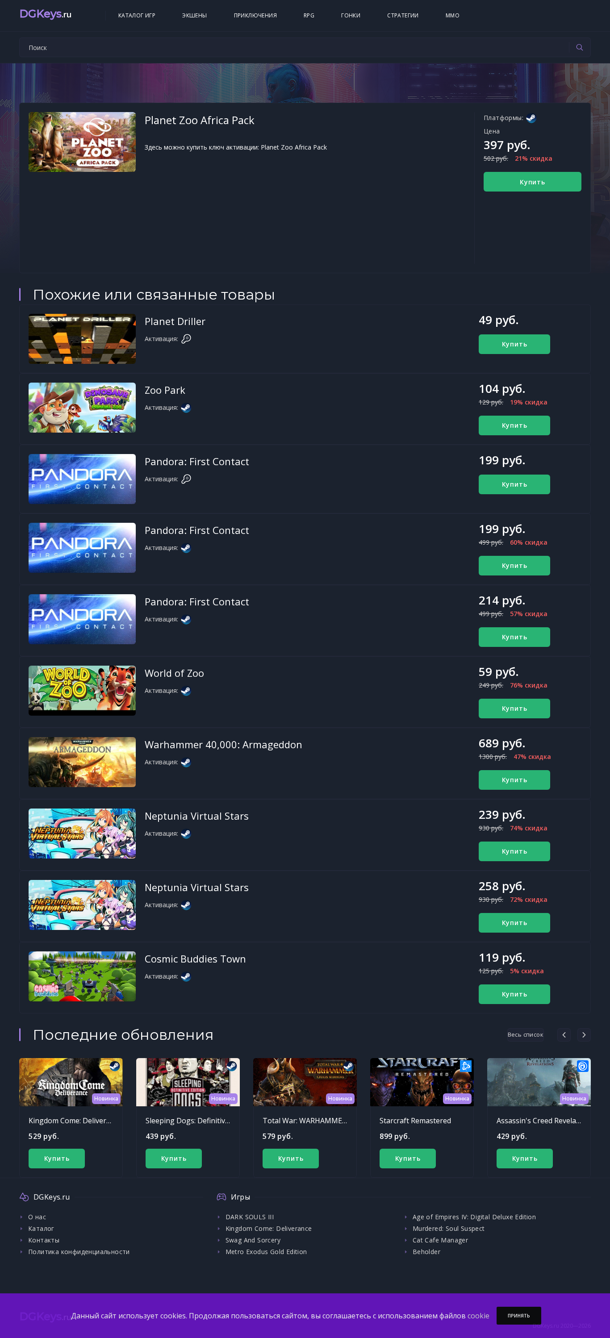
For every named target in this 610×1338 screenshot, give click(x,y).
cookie (478, 1316)
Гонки (350, 15)
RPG (309, 15)
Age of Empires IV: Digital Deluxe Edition (474, 1217)
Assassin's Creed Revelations (545, 1120)
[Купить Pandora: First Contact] (82, 479)
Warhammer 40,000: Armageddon (223, 744)
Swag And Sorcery (253, 1240)
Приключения (255, 15)
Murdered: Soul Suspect (449, 1228)
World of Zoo (174, 672)
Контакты (43, 1240)
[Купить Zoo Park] (82, 408)
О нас (37, 1217)
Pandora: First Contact (197, 461)
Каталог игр (136, 15)
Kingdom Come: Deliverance (75, 1120)
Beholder (426, 1251)
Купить (532, 182)
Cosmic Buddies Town (195, 958)
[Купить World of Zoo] (82, 691)
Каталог (41, 1228)
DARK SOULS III (250, 1217)
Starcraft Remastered (415, 1120)
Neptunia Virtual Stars (197, 815)
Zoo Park (165, 389)
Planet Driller (175, 321)
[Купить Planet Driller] (82, 339)
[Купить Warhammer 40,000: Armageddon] (82, 762)
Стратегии (403, 15)
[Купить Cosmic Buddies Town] (82, 976)
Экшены (194, 15)
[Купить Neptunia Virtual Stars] (82, 834)
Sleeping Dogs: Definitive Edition (200, 1120)
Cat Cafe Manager (440, 1240)
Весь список (525, 1034)
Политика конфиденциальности (79, 1251)
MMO (453, 15)
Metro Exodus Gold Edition (266, 1251)
